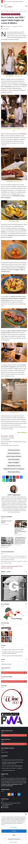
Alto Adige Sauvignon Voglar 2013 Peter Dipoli (12, 649)
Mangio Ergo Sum (14, 11)
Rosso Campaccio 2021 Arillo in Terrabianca (12, 768)
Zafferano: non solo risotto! (6, 521)
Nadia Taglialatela (6, 26)
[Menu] (2, 6)
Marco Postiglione (14, 462)
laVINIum (7, 11)
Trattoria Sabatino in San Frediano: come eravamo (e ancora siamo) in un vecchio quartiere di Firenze (20, 540)
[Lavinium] (8, 6)
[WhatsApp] (3, 480)
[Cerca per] (26, 6)
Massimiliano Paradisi (14, 465)
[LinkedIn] (10, 477)
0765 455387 (5, 806)
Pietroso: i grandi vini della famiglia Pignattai (13, 1)
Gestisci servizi (14, 827)
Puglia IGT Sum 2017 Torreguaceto (14, 468)
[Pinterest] (17, 477)
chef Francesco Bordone (14, 456)
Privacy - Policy (4, 752)
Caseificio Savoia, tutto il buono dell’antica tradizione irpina (20, 531)
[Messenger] (21, 477)
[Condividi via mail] (10, 480)
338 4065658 (6, 807)
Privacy (11, 842)
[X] (7, 477)
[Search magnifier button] (25, 672)
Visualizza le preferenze (14, 839)
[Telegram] (7, 480)
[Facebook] (3, 477)
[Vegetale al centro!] (7, 540)
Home (3, 11)
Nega (14, 835)
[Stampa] (14, 480)
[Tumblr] (14, 477)
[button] (26, 814)
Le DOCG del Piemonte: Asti (8, 770)
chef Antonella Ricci (14, 453)
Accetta (14, 831)
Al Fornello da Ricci (14, 450)
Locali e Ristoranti (23, 11)
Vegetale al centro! (6, 545)
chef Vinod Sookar (14, 459)
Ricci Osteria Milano (14, 472)
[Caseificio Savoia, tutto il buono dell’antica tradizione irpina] (21, 523)
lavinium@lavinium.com (8, 804)
